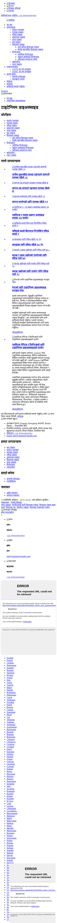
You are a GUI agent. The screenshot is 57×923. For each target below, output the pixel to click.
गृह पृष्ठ (9, 25)
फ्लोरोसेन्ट (16, 62)
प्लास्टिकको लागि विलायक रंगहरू (25, 505)
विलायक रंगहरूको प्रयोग (40, 507)
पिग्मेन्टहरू (16, 52)
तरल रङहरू (17, 39)
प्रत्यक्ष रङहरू (17, 32)
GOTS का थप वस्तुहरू (21, 69)
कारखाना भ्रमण (18, 79)
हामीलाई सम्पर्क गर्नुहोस (16, 86)
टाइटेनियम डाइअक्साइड (16, 101)
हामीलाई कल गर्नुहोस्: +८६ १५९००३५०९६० (18, 15)
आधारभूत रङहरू (18, 37)
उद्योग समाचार (12, 493)
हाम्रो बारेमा (11, 74)
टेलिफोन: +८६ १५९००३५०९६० (20, 433)
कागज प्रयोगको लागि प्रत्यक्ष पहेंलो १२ (30, 201)
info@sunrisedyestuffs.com (18, 556)
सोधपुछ (15, 332)
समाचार (10, 84)
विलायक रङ (10, 507)
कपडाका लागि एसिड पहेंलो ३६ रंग (27, 244)
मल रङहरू (16, 42)
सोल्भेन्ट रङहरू (23, 507)
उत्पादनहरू (11, 27)
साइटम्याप (5, 502)
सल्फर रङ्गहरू (18, 30)
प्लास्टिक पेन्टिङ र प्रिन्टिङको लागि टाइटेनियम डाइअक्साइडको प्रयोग (28, 346)
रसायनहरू (11, 467)
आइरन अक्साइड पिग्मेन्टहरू (28, 57)
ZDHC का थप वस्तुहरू (21, 71)
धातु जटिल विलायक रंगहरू (28, 47)
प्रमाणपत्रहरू (12, 67)
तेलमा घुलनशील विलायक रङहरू (30, 49)
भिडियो (9, 81)
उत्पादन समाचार (13, 495)
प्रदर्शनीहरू (11, 481)
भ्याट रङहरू (17, 64)
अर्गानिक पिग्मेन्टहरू (25, 54)
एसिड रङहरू (17, 34)
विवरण (20, 332)
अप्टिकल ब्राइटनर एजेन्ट (27, 59)
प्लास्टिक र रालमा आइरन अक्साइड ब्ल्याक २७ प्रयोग (28, 216)
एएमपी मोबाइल (16, 502)
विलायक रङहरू (18, 44)
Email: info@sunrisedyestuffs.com (22, 436)
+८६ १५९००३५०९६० (16, 535)
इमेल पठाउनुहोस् (7, 512)
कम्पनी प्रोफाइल (18, 76)
